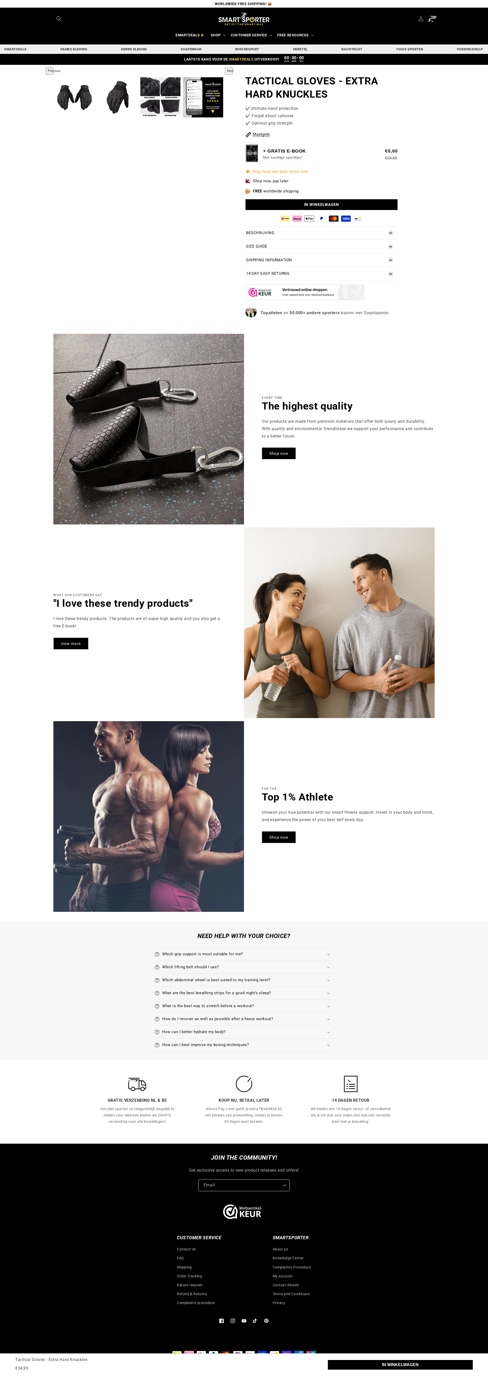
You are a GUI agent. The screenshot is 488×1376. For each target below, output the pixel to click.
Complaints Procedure (292, 1267)
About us (280, 1249)
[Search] (59, 18)
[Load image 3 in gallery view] (160, 97)
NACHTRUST (351, 49)
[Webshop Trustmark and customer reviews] (304, 298)
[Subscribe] (283, 1185)
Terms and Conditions (291, 1294)
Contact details (286, 1285)
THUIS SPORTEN (409, 49)
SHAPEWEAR (191, 49)
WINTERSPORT (247, 49)
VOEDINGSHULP (470, 49)
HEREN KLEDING (134, 49)
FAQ (180, 1258)
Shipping (184, 1267)
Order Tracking (189, 1276)
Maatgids (261, 134)
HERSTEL (300, 49)
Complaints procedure (196, 1303)
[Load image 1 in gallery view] (75, 97)
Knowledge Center (288, 1258)
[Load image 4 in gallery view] (203, 97)
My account (283, 1276)
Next (230, 71)
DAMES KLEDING (73, 49)
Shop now (278, 453)
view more (71, 643)
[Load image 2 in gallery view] (117, 97)
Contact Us (186, 1249)
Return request (189, 1285)
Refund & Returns (192, 1294)
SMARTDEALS (15, 49)
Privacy (279, 1303)
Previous (50, 71)
